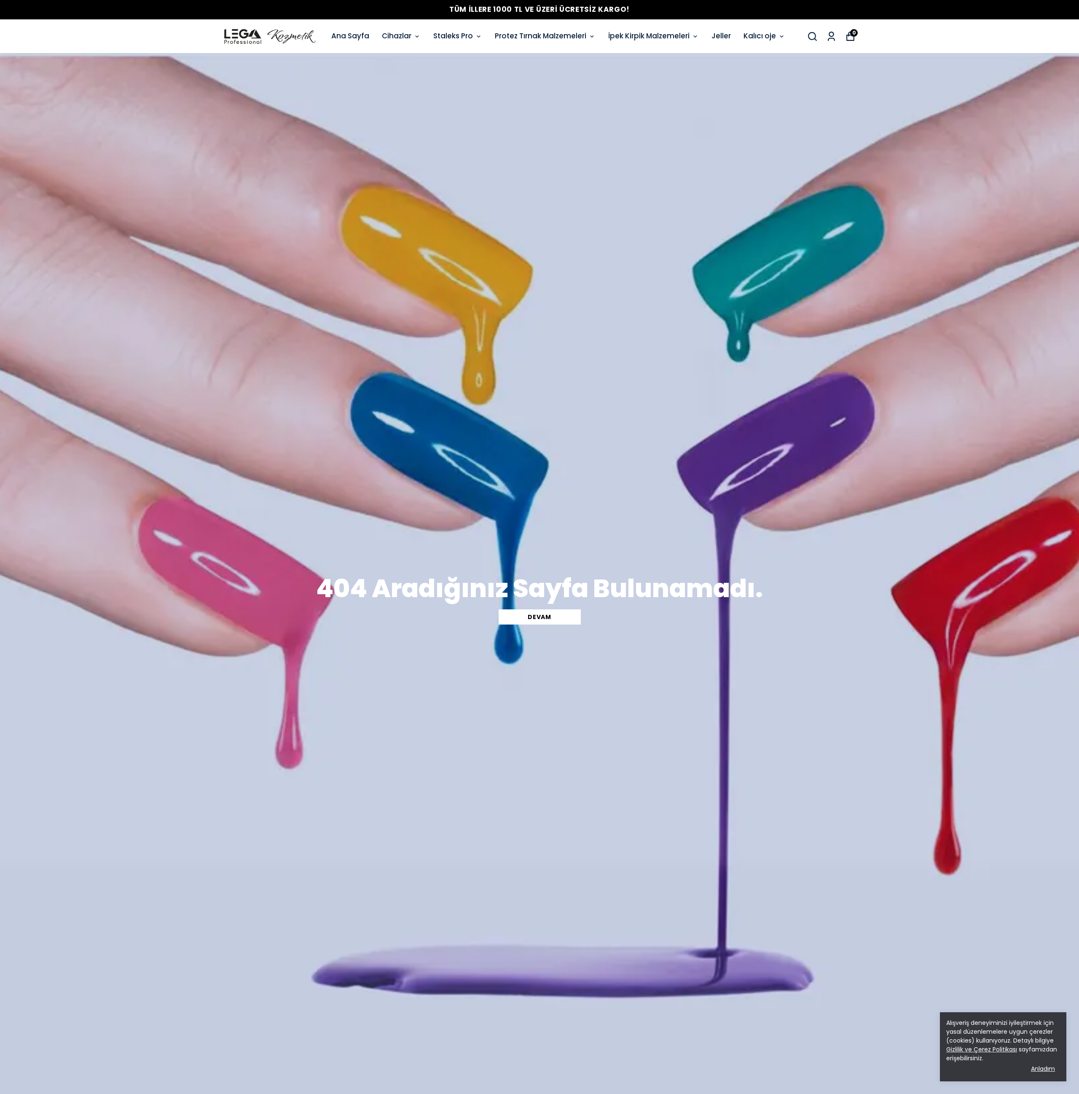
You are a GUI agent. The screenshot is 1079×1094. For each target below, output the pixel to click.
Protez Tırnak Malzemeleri (540, 36)
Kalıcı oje (759, 36)
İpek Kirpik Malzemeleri (649, 36)
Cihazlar (396, 36)
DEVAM (539, 617)
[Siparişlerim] (831, 36)
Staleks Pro (453, 36)
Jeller (721, 36)
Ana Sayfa (350, 36)
